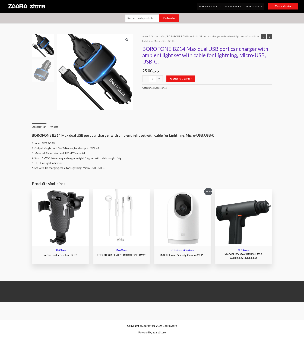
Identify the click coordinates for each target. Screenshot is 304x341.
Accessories (158, 36)
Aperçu (60, 243)
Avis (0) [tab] (54, 126)
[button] (218, 6)
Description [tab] (39, 126)
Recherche (169, 18)
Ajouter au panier (181, 78)
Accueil (146, 36)
